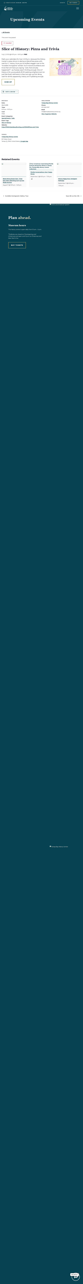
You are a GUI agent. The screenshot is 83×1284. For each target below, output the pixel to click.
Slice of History (6, 122)
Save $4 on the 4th (73, 196)
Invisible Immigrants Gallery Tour (16, 196)
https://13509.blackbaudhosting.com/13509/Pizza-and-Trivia (20, 127)
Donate (62, 2)
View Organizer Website (49, 114)
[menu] (77, 8)
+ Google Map (24, 141)
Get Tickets (73, 2)
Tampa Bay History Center (50, 103)
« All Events (6, 32)
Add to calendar (10, 91)
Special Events (6, 118)
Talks (13, 118)
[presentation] (14, 170)
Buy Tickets (17, 245)
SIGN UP (8, 82)
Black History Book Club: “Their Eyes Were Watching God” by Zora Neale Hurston (13, 180)
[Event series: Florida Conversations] (31, 179)
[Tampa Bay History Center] (12, 8)
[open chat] (76, 1277)
